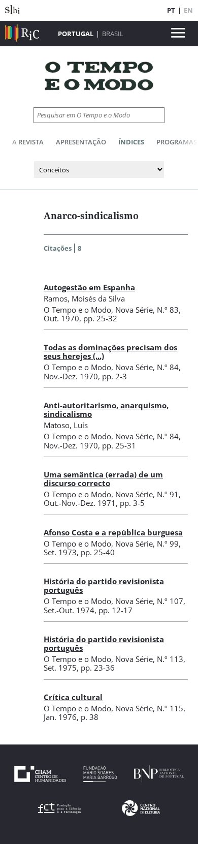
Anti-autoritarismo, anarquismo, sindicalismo (106, 409)
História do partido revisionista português (104, 585)
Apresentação (81, 141)
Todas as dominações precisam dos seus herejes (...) (110, 351)
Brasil (112, 33)
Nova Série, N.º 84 (147, 367)
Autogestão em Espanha (89, 287)
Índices (131, 141)
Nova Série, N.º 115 (149, 708)
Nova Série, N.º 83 (147, 310)
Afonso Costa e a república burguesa (113, 532)
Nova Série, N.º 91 (147, 494)
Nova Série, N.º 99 (147, 543)
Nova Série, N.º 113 (149, 659)
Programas (176, 141)
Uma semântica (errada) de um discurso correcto (103, 478)
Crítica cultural (73, 697)
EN (188, 10)
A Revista (28, 141)
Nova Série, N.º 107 (149, 601)
